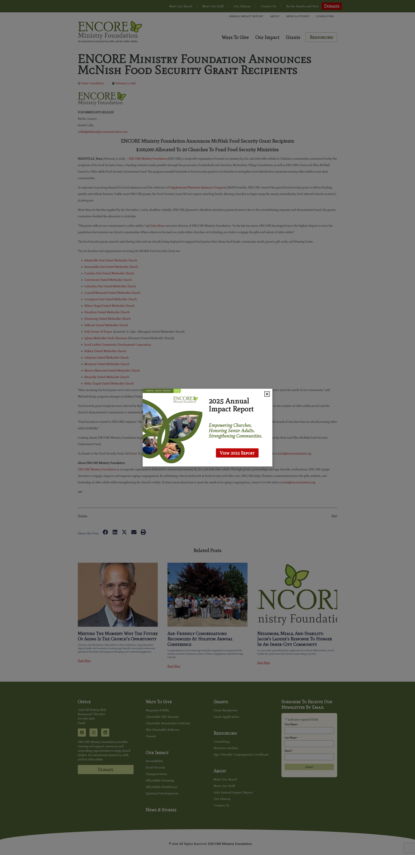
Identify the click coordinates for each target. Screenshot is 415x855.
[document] (207, 427)
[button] (267, 394)
